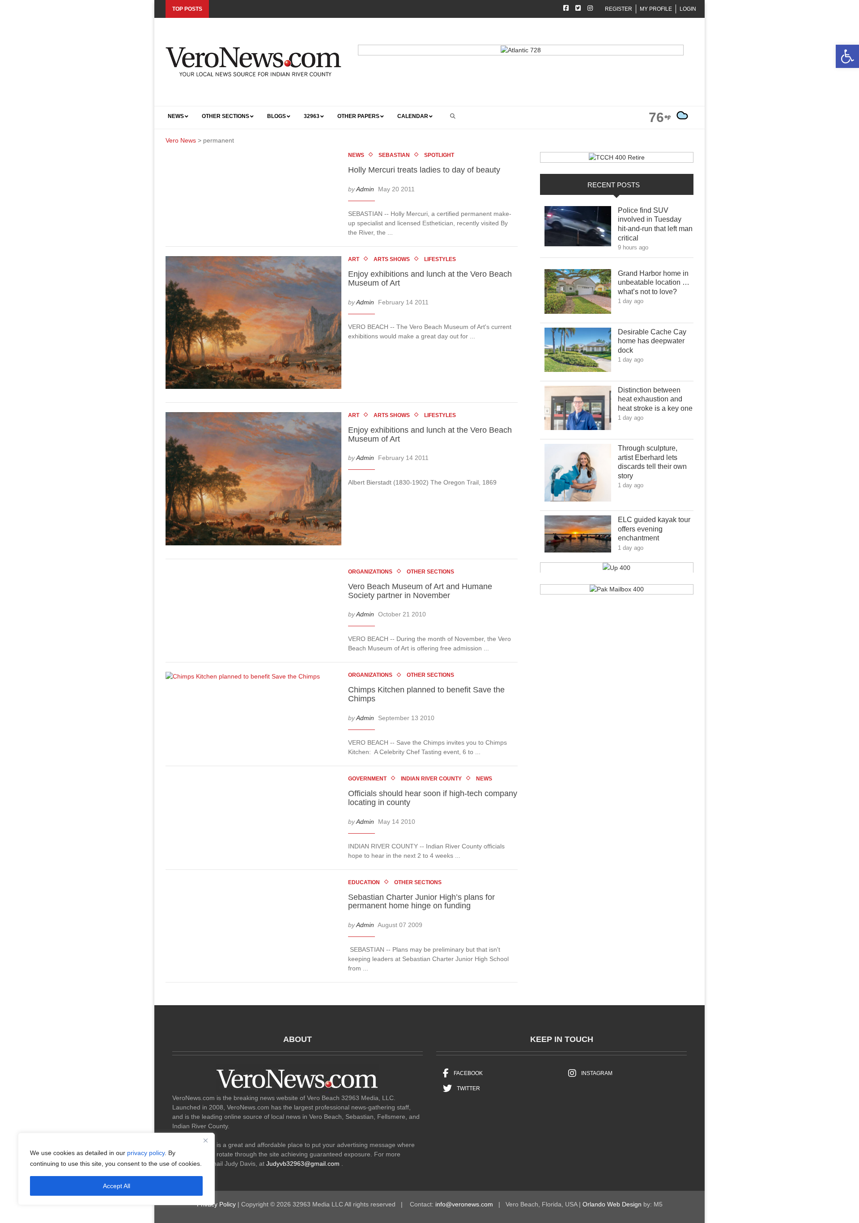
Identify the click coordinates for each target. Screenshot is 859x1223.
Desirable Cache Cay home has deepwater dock (652, 341)
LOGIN (688, 9)
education (364, 882)
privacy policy (146, 1152)
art (353, 259)
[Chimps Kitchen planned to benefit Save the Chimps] (247, 678)
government (367, 779)
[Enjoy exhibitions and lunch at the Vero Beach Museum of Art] (258, 324)
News (356, 155)
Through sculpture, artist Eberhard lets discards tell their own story (652, 462)
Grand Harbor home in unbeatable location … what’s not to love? (654, 283)
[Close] (205, 1140)
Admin (365, 189)
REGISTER (618, 9)
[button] (847, 56)
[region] (116, 1169)
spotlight (439, 155)
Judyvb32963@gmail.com (303, 1163)
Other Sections (430, 572)
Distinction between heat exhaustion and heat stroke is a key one (655, 399)
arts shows (392, 259)
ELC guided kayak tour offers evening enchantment (654, 529)
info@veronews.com (464, 1204)
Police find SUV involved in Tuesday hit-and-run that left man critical (655, 224)
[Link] (577, 228)
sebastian (394, 155)
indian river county (431, 779)
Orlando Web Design (612, 1204)
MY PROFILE (656, 9)
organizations (370, 572)
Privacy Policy (216, 1204)
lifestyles (440, 259)
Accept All (116, 1185)
